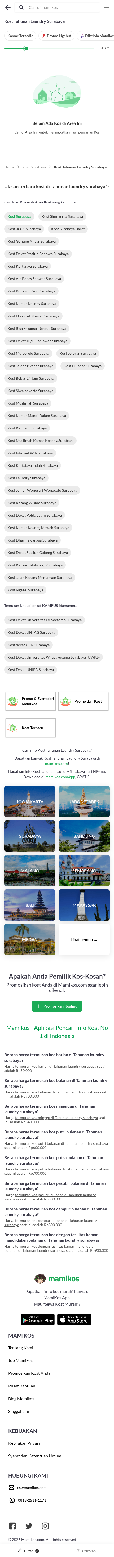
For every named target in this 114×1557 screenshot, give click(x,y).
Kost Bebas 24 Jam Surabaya (30, 378)
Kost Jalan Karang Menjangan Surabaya (39, 577)
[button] (56, 36)
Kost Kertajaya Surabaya (27, 266)
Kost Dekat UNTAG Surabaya (31, 632)
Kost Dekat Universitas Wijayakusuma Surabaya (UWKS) (53, 657)
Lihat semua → (84, 939)
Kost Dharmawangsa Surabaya (32, 540)
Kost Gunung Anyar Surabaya (31, 241)
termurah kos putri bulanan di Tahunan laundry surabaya (61, 1143)
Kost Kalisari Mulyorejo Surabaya (35, 565)
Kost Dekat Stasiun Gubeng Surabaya (37, 552)
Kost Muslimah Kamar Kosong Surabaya (40, 440)
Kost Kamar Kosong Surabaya (31, 303)
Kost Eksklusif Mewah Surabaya (33, 316)
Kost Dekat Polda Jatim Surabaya (34, 515)
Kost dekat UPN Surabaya (28, 644)
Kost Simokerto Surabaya (62, 216)
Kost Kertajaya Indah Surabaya (32, 465)
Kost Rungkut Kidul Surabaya (31, 291)
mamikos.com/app (60, 776)
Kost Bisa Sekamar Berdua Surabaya (36, 328)
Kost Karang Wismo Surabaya (31, 502)
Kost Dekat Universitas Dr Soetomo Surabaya (44, 620)
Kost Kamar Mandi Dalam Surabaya (36, 415)
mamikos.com (56, 763)
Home (9, 167)
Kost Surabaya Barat (68, 229)
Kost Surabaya (34, 167)
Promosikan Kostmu (60, 1006)
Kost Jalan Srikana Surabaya (30, 365)
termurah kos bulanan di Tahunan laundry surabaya (57, 1092)
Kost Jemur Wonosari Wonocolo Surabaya (42, 490)
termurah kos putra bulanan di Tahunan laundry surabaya (62, 1169)
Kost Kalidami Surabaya (27, 428)
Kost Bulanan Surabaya (83, 365)
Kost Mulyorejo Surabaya (28, 353)
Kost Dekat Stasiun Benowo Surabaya (38, 253)
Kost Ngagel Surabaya (25, 590)
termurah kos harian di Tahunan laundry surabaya (55, 1066)
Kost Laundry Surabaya (26, 478)
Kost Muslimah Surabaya (27, 403)
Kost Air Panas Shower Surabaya (34, 278)
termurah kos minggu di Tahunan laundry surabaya (56, 1117)
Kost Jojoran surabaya (77, 353)
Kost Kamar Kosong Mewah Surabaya (38, 527)
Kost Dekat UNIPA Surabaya (30, 669)
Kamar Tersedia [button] (20, 35)
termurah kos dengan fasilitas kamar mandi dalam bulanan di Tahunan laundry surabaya (50, 1248)
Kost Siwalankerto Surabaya (30, 390)
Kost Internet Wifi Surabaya (30, 453)
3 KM (105, 48)
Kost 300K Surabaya (24, 229)
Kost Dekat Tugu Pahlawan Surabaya (37, 341)
